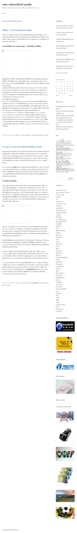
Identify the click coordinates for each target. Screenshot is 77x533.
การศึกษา (58, 215)
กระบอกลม (59, 206)
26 (72, 91)
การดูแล (58, 142)
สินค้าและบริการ (60, 273)
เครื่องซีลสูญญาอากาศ (61, 164)
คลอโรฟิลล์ (62, 142)
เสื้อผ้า (57, 300)
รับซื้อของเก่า (59, 253)
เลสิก (57, 295)
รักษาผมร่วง (59, 250)
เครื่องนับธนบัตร (69, 164)
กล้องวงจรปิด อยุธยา (61, 212)
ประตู (59, 152)
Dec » (71, 95)
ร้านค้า (58, 259)
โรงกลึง (28, 283)
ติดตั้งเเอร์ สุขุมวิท (60, 230)
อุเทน (57, 291)
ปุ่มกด (69, 153)
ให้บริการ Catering (60, 172)
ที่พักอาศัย (58, 237)
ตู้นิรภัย (61, 145)
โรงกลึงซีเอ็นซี (34, 283)
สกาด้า (60, 158)
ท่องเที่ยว (58, 233)
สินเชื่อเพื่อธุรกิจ (60, 277)
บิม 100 (58, 246)
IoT (62, 140)
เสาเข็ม (58, 298)
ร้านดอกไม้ (59, 262)
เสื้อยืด (4, 79)
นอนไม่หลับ (63, 148)
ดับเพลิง (57, 145)
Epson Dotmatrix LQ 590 (62, 192)
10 (67, 86)
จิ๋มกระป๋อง (59, 226)
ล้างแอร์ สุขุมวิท (60, 266)
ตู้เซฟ (64, 145)
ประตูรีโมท (65, 153)
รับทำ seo (58, 255)
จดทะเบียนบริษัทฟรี (61, 221)
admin (46, 135)
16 (64, 88)
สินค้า (17, 135)
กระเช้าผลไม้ (59, 208)
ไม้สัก (67, 172)
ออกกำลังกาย (59, 284)
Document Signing (61, 190)
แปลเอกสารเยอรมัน (60, 170)
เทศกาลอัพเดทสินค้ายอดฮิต (17, 4)
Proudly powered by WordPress (10, 529)
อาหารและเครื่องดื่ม (61, 289)
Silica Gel (67, 141)
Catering (58, 141)
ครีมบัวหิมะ (59, 217)
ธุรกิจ (57, 239)
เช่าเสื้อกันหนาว (66, 165)
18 (70, 88)
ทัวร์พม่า (68, 145)
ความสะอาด (68, 142)
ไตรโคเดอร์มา (59, 309)
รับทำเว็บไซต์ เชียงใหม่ (62, 257)
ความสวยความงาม (61, 219)
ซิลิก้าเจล (69, 143)
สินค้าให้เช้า (59, 275)
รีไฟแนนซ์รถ (59, 264)
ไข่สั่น (57, 307)
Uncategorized (60, 201)
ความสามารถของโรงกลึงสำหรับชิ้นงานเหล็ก (22, 146)
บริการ (18, 283)
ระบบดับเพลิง (69, 154)
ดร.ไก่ (57, 228)
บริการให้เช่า (59, 244)
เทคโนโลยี (59, 293)
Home (4, 13)
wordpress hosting (61, 203)
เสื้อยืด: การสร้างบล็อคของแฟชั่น (17, 30)
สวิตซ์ (70, 158)
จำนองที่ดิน (59, 224)
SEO (57, 199)
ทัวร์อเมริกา (59, 235)
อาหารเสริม (63, 162)
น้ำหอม (71, 149)
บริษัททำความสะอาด (68, 150)
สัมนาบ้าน (58, 268)
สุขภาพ (58, 280)
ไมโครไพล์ (59, 311)
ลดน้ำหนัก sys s (66, 155)
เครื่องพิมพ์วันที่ (59, 165)
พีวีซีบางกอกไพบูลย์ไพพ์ (61, 154)
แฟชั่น (57, 302)
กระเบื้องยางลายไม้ (61, 210)
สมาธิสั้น (66, 158)
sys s (70, 141)
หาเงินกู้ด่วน (59, 282)
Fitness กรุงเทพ (60, 194)
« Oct (57, 95)
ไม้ (65, 172)
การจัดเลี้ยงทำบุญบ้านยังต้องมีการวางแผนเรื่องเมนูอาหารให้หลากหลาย (65, 122)
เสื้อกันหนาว (63, 168)
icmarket (58, 197)
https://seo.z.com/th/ (62, 73)
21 (59, 91)
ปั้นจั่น (57, 248)
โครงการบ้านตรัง (60, 304)
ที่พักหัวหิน (72, 145)
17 (67, 88)
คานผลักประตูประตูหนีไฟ (61, 143)
